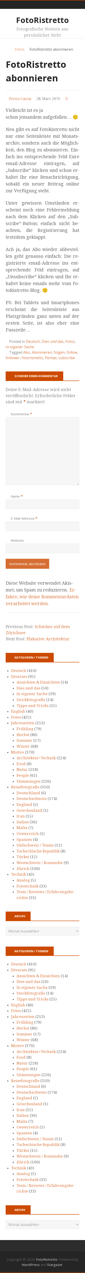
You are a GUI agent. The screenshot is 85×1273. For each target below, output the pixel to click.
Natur (22, 769)
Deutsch (33, 341)
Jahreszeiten (22, 723)
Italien (23, 822)
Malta (22, 827)
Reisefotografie (25, 787)
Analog (23, 880)
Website (17, 540)
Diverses (19, 676)
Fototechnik (28, 886)
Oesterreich (28, 833)
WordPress (31, 1264)
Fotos (70, 341)
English (18, 711)
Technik (18, 874)
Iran (21, 816)
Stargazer (55, 1264)
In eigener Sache (20, 346)
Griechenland (29, 810)
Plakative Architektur (48, 638)
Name (17, 496)
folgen (59, 352)
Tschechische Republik (38, 851)
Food (21, 764)
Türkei (23, 857)
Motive (17, 752)
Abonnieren (42, 352)
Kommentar (21, 414)
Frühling (25, 729)
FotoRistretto (42, 20)
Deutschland (28, 793)
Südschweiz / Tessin (35, 845)
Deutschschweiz (32, 798)
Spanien (24, 839)
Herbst (23, 734)
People (23, 775)
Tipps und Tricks (33, 705)
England (24, 804)
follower (13, 357)
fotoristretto (32, 357)
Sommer (24, 740)
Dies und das (52, 341)
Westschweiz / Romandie (40, 862)
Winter (23, 746)
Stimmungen (29, 781)
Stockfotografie (31, 699)
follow (72, 352)
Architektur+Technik (36, 758)
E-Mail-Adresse (24, 518)
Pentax (51, 357)
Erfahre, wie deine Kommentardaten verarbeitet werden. (42, 596)
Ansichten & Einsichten (38, 682)
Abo (26, 352)
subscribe (66, 357)
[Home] (8, 49)
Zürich (23, 868)
